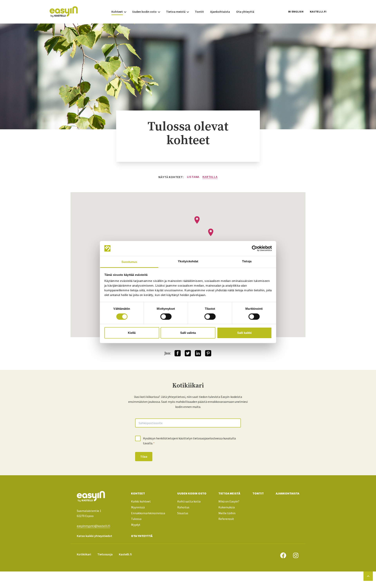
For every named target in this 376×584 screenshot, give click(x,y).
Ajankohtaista (287, 493)
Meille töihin (226, 513)
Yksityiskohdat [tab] (188, 261)
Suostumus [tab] (129, 261)
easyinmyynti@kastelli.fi (93, 526)
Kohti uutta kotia (189, 501)
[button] (197, 220)
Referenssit (226, 519)
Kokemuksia (226, 507)
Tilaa (143, 456)
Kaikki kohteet (141, 501)
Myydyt (135, 525)
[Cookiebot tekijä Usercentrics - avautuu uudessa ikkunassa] (255, 248)
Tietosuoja (105, 554)
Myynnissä (138, 507)
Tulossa (136, 519)
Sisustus (182, 513)
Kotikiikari (84, 554)
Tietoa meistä (229, 493)
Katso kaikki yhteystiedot (94, 536)
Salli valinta (188, 332)
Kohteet (138, 493)
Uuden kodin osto (191, 493)
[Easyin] (64, 11)
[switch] (166, 316)
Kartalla (209, 177)
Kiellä (132, 332)
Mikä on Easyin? (228, 501)
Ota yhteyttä (142, 536)
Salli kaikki (244, 332)
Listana (193, 177)
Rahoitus (183, 507)
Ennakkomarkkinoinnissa (148, 513)
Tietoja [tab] (246, 261)
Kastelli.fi (318, 11)
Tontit (258, 493)
